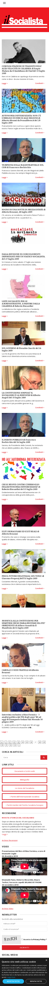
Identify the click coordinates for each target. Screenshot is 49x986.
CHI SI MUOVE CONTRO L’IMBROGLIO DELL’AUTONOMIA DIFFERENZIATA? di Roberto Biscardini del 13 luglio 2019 (21, 486)
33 (15, 745)
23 (18, 742)
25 (27, 742)
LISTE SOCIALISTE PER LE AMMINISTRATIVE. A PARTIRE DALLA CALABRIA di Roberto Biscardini (21, 303)
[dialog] (24, 972)
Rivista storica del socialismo (18, 817)
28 (39, 742)
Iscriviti (24, 947)
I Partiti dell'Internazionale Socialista (24, 796)
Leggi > (5, 83)
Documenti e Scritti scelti (25, 771)
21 (9, 742)
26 (31, 742)
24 (22, 742)
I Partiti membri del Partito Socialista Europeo (24, 805)
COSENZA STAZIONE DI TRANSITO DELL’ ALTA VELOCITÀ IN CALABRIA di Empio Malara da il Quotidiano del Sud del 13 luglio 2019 (23, 70)
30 (2, 745)
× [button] (46, 960)
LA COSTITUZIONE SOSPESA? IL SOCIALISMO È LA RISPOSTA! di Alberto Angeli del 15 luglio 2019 (21, 395)
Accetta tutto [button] (13, 981)
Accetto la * (35, 939)
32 (10, 745)
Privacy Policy (39, 939)
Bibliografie (24, 779)
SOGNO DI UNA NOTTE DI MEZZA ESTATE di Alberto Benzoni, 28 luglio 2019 (23, 210)
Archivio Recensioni (9, 840)
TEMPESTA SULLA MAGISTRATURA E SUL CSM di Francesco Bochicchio (23, 166)
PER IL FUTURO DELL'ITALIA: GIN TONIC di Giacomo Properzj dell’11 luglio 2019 (23, 577)
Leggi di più (11, 977)
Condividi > (39, 83)
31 (6, 745)
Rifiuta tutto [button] (36, 981)
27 (35, 742)
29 (44, 742)
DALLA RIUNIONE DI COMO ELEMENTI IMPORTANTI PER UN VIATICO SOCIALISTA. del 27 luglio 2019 (23, 256)
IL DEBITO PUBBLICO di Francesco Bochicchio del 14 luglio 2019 (19, 441)
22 (14, 742)
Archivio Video (7, 908)
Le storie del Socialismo (24, 788)
